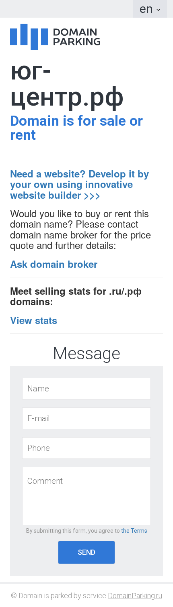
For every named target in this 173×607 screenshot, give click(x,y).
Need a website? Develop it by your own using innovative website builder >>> (79, 184)
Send (86, 552)
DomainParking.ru (135, 595)
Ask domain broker (53, 264)
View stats (33, 320)
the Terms (134, 531)
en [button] (148, 9)
